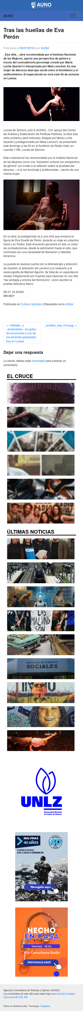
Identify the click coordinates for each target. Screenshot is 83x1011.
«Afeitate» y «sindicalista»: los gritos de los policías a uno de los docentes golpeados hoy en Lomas (21, 333)
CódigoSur (45, 1006)
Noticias (36, 304)
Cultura (25, 304)
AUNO (8, 15)
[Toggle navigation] (72, 16)
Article (69, 304)
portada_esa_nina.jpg (60, 325)
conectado (38, 361)
